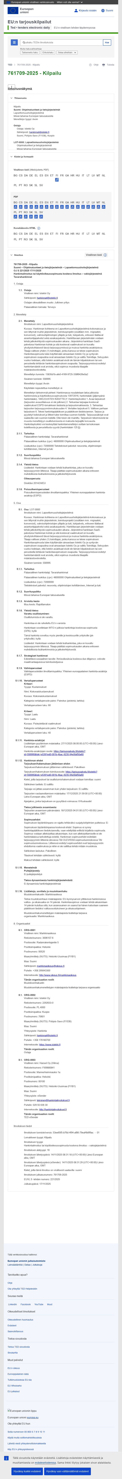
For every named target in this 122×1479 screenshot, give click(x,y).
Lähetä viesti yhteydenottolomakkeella (27, 1443)
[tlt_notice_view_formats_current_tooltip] (105, 255)
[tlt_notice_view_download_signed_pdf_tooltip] (57, 180)
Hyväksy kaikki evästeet (27, 1471)
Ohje (10, 1283)
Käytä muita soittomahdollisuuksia (25, 1437)
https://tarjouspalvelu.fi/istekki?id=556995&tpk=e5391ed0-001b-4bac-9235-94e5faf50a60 (54, 753)
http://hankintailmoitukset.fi (53, 1109)
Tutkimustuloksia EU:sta (20, 1380)
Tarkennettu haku (30, 52)
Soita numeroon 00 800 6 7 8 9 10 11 (26, 1432)
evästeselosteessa (45, 1462)
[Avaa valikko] (11, 87)
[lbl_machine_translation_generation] (38, 228)
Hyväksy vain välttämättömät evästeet (67, 1471)
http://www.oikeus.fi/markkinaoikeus (57, 975)
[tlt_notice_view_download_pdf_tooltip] (15, 207)
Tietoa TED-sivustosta (19, 1347)
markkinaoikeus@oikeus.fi (50, 966)
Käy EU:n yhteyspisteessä (21, 1449)
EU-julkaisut (14, 1391)
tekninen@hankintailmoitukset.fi (53, 1100)
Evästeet (12, 1325)
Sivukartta (13, 1352)
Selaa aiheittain (65, 52)
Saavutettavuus (15, 1331)
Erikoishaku (48, 52)
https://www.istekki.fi (49, 1044)
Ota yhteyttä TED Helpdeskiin (22, 1288)
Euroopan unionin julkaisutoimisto (26, 1261)
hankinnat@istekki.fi (39, 132)
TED (10, 64)
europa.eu (32, 1417)
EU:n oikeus (14, 1368)
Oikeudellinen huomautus (20, 1319)
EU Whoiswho (15, 1385)
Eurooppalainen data (18, 1374)
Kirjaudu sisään (88, 10)
